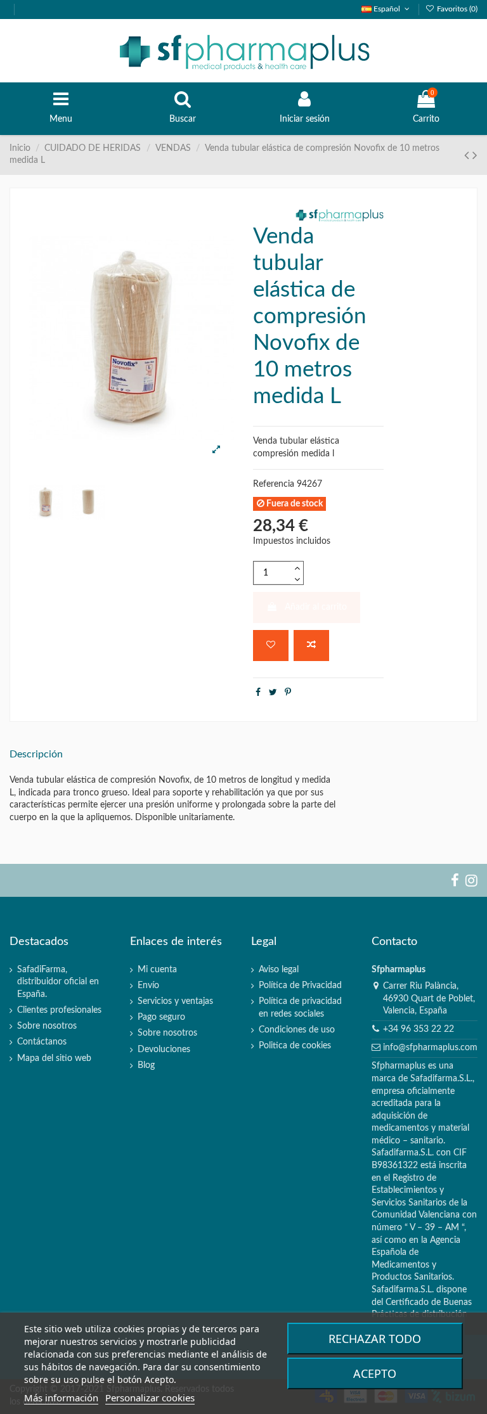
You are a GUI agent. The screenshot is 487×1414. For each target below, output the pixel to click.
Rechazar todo (374, 1338)
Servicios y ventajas (175, 1001)
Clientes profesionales (59, 1010)
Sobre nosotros (47, 1026)
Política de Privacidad (300, 985)
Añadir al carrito (316, 607)
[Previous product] (468, 155)
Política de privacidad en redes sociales (300, 1008)
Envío (148, 985)
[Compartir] (258, 692)
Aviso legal (279, 969)
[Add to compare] (311, 645)
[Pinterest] (288, 692)
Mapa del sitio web (54, 1058)
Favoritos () (456, 9)
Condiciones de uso (297, 1029)
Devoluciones (164, 1049)
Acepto (374, 1373)
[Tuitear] (273, 692)
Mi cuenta (157, 969)
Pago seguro (161, 1017)
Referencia (273, 484)
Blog (146, 1065)
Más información (61, 1397)
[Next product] (474, 155)
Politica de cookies (295, 1045)
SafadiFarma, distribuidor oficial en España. (58, 982)
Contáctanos (42, 1042)
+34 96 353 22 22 (418, 1029)
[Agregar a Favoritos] (271, 645)
